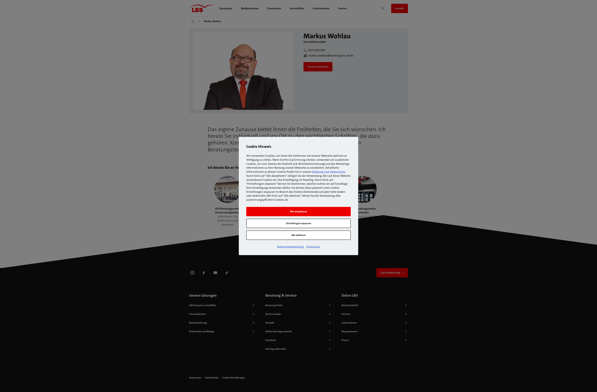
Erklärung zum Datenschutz (328, 172)
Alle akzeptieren (298, 211)
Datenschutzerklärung (290, 247)
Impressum (313, 247)
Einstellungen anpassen (298, 223)
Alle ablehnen (298, 235)
